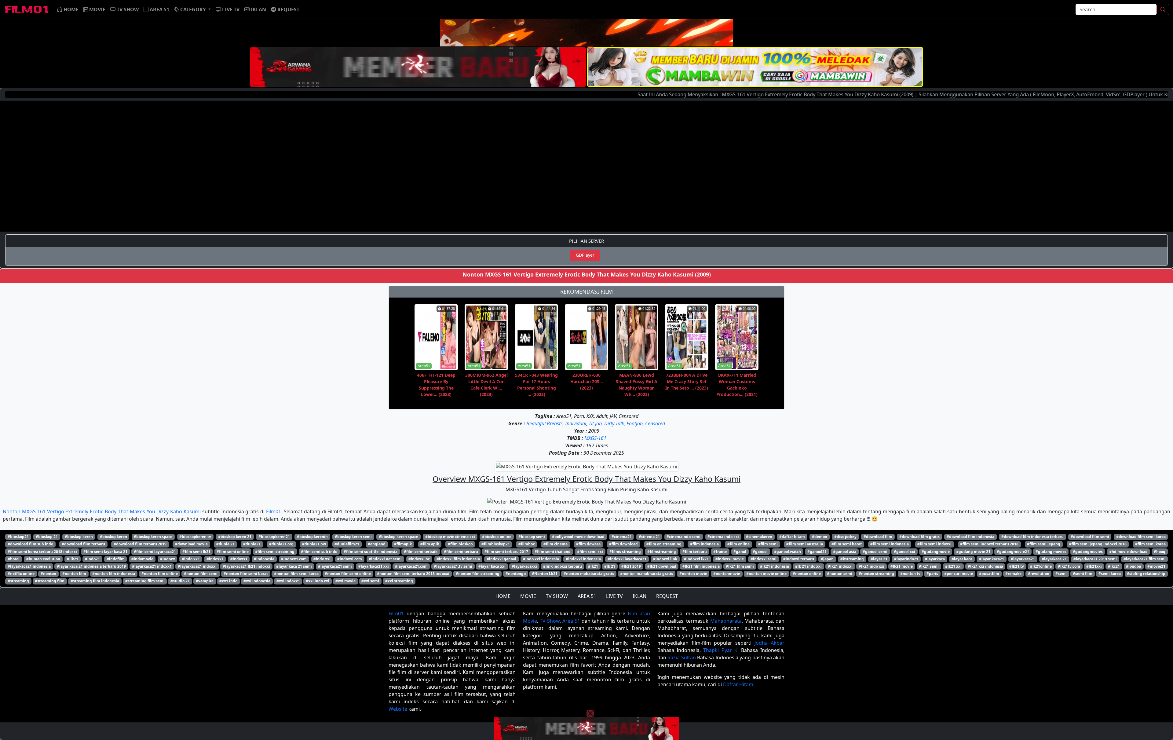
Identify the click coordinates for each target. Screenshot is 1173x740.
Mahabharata (726, 620)
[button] (192, 9)
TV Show (550, 620)
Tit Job (595, 423)
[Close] (590, 49)
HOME (502, 596)
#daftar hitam (792, 536)
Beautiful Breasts (544, 423)
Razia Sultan (681, 657)
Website (398, 708)
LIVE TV (614, 596)
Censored (655, 423)
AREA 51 (587, 596)
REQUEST (667, 596)
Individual (575, 423)
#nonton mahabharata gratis (646, 573)
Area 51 (571, 620)
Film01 (273, 511)
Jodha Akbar (769, 642)
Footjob (635, 423)
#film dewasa (588, 544)
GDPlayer (585, 255)
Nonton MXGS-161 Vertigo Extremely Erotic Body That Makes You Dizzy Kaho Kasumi (102, 511)
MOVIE (528, 596)
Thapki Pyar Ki (720, 650)
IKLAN (639, 596)
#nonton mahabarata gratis (589, 573)
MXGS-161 (595, 438)
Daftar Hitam (738, 684)
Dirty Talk (614, 423)
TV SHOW (557, 596)
